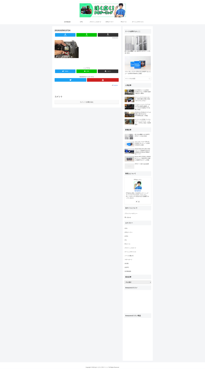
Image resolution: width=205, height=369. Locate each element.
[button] (149, 79)
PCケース (127, 244)
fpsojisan (138, 191)
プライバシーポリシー (131, 213)
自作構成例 (128, 271)
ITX (126, 240)
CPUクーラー (129, 232)
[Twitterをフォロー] (70, 80)
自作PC (127, 267)
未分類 (126, 263)
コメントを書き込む (87, 102)
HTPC (126, 236)
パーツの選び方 (129, 255)
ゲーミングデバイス (130, 251)
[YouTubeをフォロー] (103, 80)
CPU (126, 228)
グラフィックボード (130, 248)
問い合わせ (128, 217)
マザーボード (128, 259)
